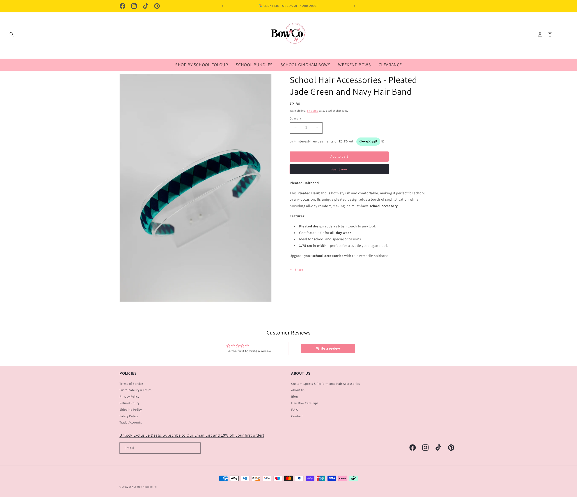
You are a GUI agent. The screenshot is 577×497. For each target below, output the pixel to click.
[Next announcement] (354, 6)
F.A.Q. (295, 410)
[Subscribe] (195, 448)
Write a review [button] (328, 348)
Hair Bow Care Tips (304, 403)
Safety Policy (128, 416)
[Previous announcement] (222, 6)
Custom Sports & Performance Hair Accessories (325, 384)
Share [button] (299, 270)
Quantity (295, 118)
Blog (294, 396)
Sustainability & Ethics (135, 390)
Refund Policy (129, 403)
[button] (12, 34)
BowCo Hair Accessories (143, 486)
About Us (298, 390)
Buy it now (339, 169)
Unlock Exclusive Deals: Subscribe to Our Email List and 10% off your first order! (191, 435)
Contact (297, 416)
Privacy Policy (129, 396)
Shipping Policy (130, 410)
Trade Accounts (130, 423)
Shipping (312, 110)
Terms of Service (131, 384)
